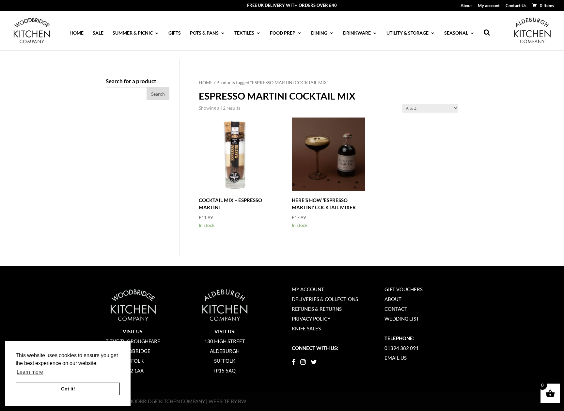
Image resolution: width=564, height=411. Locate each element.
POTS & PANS (204, 33)
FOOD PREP (282, 33)
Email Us (395, 358)
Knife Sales (306, 328)
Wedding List (401, 319)
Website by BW (227, 401)
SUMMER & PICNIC (133, 33)
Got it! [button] (68, 388)
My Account (308, 289)
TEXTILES (244, 33)
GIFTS (174, 33)
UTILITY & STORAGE (407, 33)
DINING (319, 33)
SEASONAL (456, 33)
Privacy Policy (311, 319)
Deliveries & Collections (325, 299)
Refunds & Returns (317, 309)
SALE (98, 33)
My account (489, 6)
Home (77, 33)
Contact (395, 309)
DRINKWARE (357, 33)
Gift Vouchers (403, 289)
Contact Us (516, 6)
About (466, 6)
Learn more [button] (30, 372)
